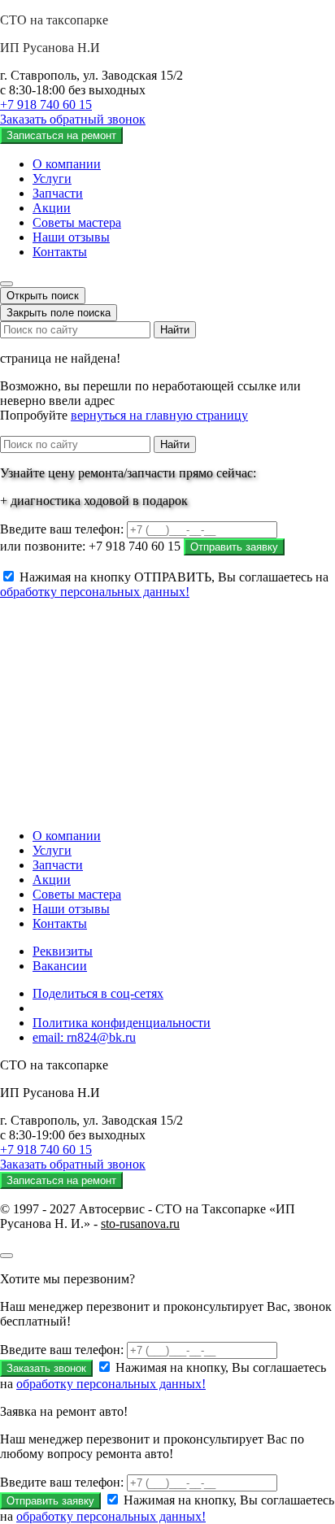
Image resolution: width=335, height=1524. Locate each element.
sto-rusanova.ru (140, 1223)
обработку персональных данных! (94, 592)
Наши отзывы (71, 237)
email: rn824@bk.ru (84, 1037)
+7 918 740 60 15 (46, 104)
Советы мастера (77, 222)
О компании (67, 164)
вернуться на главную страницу (159, 415)
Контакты (60, 252)
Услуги (52, 178)
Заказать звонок (46, 1368)
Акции (52, 208)
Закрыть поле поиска (59, 313)
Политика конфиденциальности (122, 1023)
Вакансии (60, 966)
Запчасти (58, 193)
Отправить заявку (234, 547)
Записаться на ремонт (61, 135)
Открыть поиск (43, 296)
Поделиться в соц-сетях (98, 993)
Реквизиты (63, 951)
